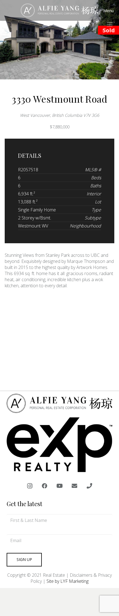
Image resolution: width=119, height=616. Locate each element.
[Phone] (89, 486)
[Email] (74, 486)
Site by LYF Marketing (67, 581)
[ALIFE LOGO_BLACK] (59, 10)
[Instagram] (30, 486)
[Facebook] (44, 486)
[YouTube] (59, 486)
